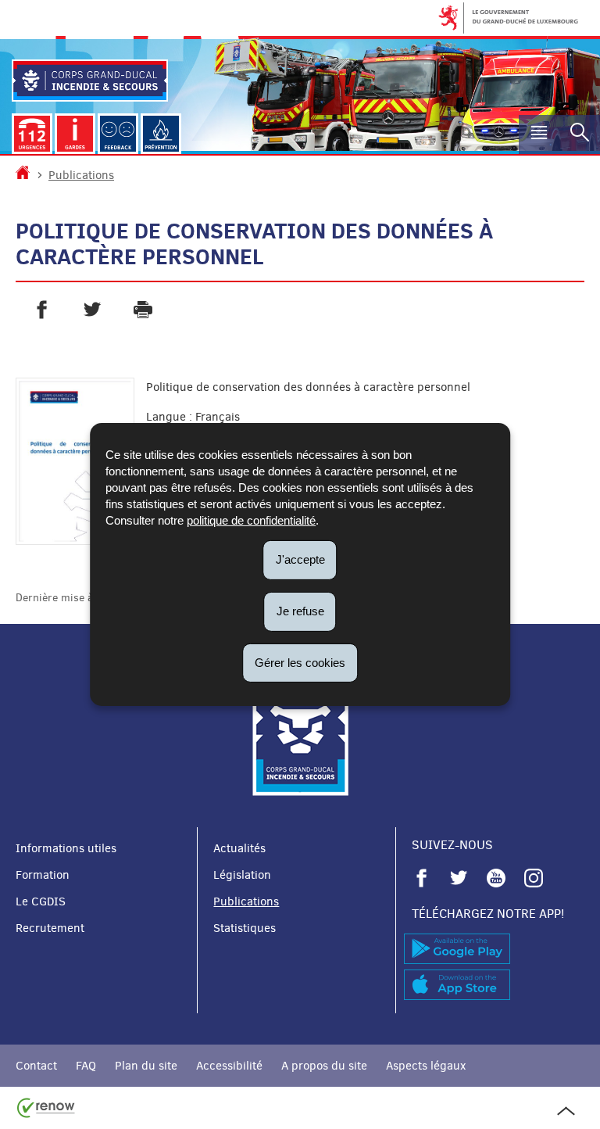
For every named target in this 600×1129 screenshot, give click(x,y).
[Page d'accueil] (23, 175)
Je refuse (300, 611)
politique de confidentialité (251, 520)
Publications (81, 175)
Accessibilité (229, 1065)
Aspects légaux (426, 1065)
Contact (36, 1065)
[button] (539, 134)
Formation (43, 875)
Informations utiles (66, 848)
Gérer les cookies (300, 661)
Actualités (239, 848)
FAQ (86, 1065)
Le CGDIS (41, 901)
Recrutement (50, 928)
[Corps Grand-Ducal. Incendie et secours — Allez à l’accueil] (90, 80)
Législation (242, 875)
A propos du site (324, 1065)
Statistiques (244, 928)
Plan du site (146, 1065)
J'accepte (300, 559)
